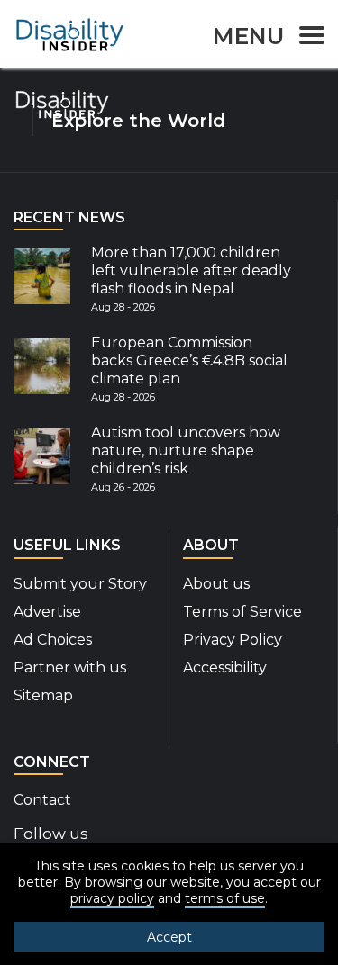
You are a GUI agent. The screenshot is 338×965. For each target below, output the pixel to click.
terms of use (225, 898)
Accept (169, 937)
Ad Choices (53, 639)
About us (216, 583)
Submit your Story (80, 583)
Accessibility (225, 667)
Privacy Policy (232, 639)
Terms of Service (242, 611)
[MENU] (306, 38)
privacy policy (112, 898)
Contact (42, 799)
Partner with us (70, 667)
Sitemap (43, 695)
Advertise (47, 611)
